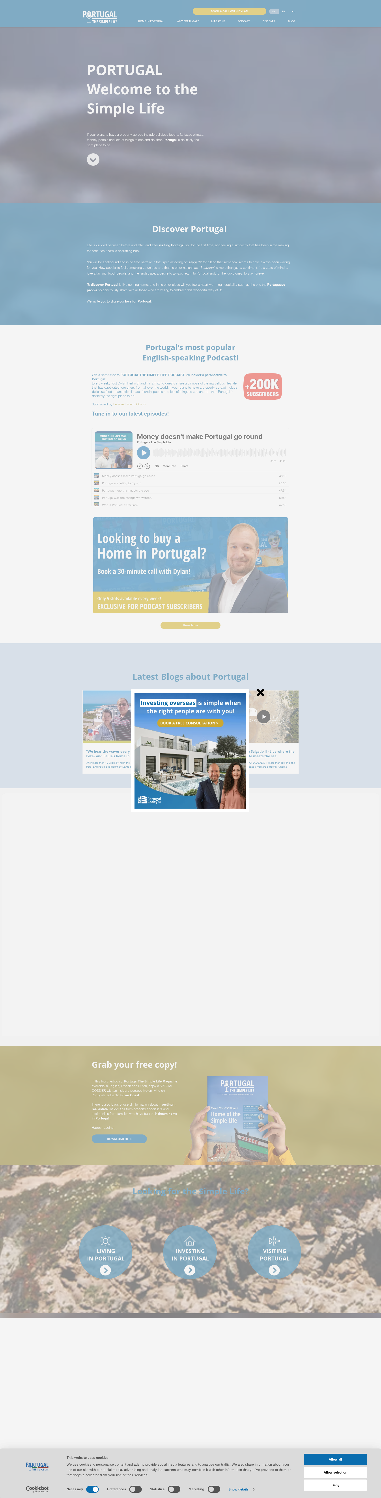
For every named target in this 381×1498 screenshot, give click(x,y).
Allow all (335, 1459)
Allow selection (335, 1472)
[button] (260, 692)
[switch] (135, 1489)
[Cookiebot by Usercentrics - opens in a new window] (37, 1489)
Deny (335, 1485)
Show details (238, 1489)
